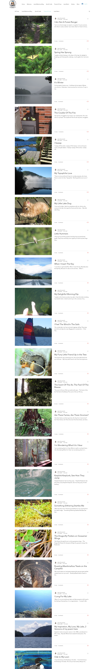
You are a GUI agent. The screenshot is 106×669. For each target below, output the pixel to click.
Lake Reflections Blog (27, 11)
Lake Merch (56, 11)
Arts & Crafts (38, 11)
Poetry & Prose (47, 11)
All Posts (17, 11)
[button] (89, 11)
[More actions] (88, 19)
